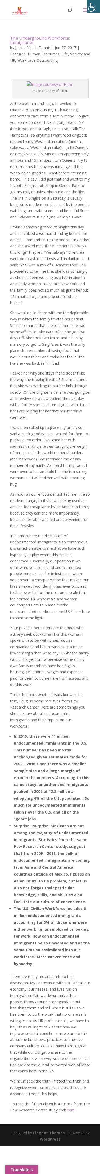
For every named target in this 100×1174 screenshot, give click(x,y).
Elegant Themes (49, 1132)
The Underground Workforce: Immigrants (40, 40)
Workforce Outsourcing (37, 60)
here (71, 1110)
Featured (18, 53)
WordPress (50, 1139)
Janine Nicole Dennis (33, 47)
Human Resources (43, 53)
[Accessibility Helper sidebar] (93, 6)
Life (65, 53)
